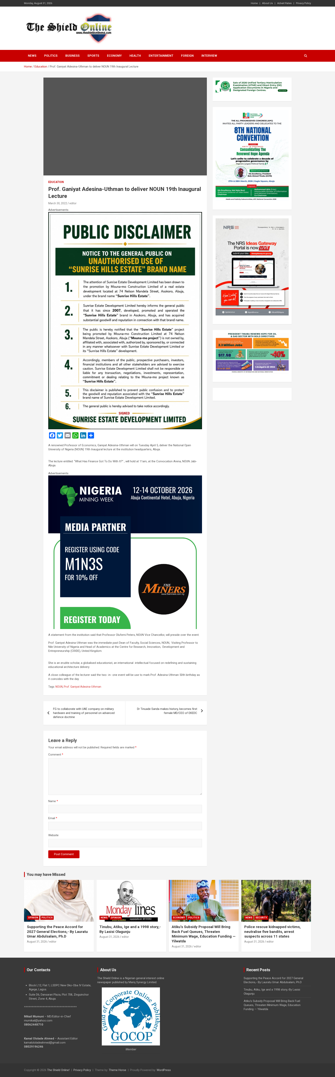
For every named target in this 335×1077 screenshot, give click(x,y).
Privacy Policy (303, 3)
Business (72, 55)
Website (53, 835)
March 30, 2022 (57, 203)
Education (56, 182)
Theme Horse (117, 1070)
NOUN (59, 686)
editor (73, 203)
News (32, 55)
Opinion (33, 917)
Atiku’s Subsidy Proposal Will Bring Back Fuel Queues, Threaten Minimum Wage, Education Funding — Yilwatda (204, 934)
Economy (114, 55)
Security (261, 917)
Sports (93, 55)
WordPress (164, 1070)
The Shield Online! (58, 1070)
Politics (51, 55)
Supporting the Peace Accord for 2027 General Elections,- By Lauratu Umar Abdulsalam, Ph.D (57, 932)
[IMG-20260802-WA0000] (125, 477)
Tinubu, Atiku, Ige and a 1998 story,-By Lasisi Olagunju (130, 929)
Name (53, 801)
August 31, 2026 (37, 941)
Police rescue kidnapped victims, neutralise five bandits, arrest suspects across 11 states (272, 932)
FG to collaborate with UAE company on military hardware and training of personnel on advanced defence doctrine (84, 713)
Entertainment (161, 55)
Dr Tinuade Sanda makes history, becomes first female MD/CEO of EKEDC (167, 711)
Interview (209, 55)
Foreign (187, 55)
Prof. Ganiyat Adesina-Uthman (82, 686)
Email (52, 818)
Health (135, 55)
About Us (267, 3)
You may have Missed (46, 874)
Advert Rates (284, 3)
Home (254, 3)
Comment (55, 754)
